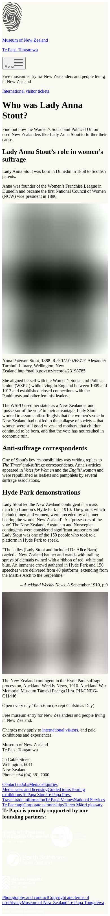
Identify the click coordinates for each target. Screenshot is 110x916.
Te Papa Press (59, 794)
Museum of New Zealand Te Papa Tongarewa (63, 902)
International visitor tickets (25, 91)
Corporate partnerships (43, 804)
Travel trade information (23, 799)
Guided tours (59, 789)
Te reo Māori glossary (83, 804)
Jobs (25, 784)
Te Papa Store (34, 794)
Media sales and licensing (25, 789)
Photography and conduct (25, 897)
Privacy (15, 902)
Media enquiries (43, 784)
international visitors (59, 730)
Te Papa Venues (59, 799)
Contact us (11, 784)
